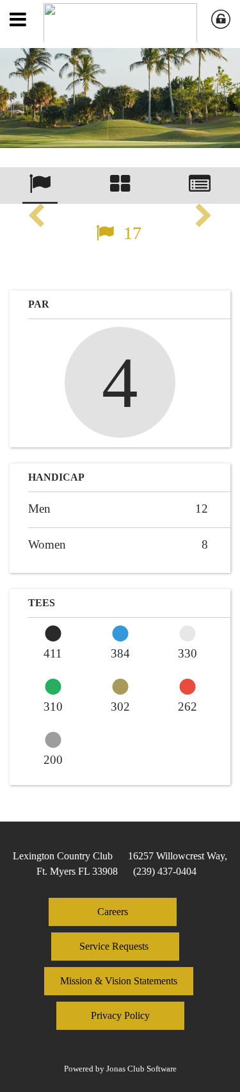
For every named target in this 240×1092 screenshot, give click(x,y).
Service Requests (115, 946)
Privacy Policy (120, 1015)
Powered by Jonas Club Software (120, 1068)
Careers (112, 911)
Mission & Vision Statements (118, 980)
